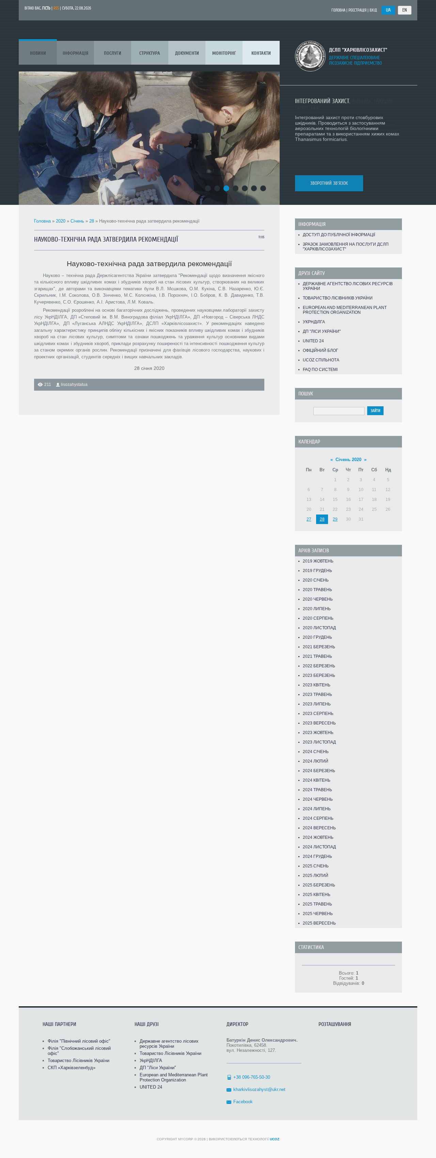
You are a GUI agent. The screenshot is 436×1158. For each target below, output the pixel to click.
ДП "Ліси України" (322, 331)
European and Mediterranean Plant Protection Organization (345, 310)
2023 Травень (317, 694)
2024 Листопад (319, 847)
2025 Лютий (315, 875)
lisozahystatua (74, 384)
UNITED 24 (313, 341)
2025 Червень (318, 913)
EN (404, 10)
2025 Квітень (316, 894)
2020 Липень (317, 608)
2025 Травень (317, 904)
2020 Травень (317, 589)
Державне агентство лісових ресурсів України (348, 286)
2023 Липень (317, 704)
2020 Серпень (318, 618)
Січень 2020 (348, 459)
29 (335, 519)
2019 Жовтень (318, 561)
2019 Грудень (317, 570)
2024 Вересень (319, 828)
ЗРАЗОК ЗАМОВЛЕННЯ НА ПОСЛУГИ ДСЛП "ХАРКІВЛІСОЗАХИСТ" (346, 246)
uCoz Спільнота (321, 360)
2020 (60, 221)
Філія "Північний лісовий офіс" (79, 1041)
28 (91, 221)
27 (309, 519)
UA (388, 10)
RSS (56, 8)
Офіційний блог (320, 350)
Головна (338, 10)
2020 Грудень (317, 637)
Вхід (373, 10)
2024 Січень (316, 751)
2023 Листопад (319, 742)
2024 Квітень (316, 780)
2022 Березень (319, 666)
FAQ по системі (320, 369)
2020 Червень (318, 599)
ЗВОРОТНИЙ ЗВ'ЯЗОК (329, 183)
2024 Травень (317, 789)
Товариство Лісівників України (338, 298)
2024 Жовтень (318, 837)
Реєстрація (357, 10)
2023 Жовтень (318, 732)
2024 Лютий (315, 761)
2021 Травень (317, 656)
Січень (77, 221)
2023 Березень (319, 675)
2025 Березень (319, 885)
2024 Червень (318, 799)
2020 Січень (316, 580)
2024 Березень (319, 770)
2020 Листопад (319, 627)
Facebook (243, 1101)
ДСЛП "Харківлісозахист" (358, 50)
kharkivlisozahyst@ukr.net (259, 1089)
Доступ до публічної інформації (339, 234)
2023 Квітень (316, 685)
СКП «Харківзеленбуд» (71, 1067)
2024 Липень (317, 808)
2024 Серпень (318, 818)
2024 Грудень (317, 856)
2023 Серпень (318, 713)
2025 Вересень (319, 923)
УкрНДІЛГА (314, 322)
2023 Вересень (319, 723)
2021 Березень (319, 647)
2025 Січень (316, 866)
